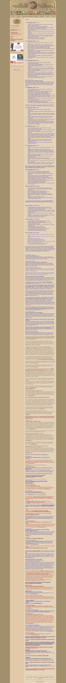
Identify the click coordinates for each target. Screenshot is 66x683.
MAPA (47, 16)
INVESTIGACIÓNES (30, 16)
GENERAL (18, 16)
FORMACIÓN (36, 16)
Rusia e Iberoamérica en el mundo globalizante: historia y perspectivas (39, 369)
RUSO (53, 16)
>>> (36, 339)
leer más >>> (43, 408)
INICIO (13, 16)
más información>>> (33, 387)
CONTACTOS (42, 16)
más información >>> (29, 452)
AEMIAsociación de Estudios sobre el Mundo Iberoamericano (17, 39)
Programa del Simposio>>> (29, 388)
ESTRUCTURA (24, 16)
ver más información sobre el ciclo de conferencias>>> (46, 359)
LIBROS (12, 36)
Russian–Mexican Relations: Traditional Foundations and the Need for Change (37, 397)
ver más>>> (36, 363)
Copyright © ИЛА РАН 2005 (40, 681)
